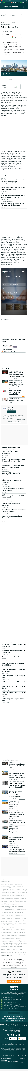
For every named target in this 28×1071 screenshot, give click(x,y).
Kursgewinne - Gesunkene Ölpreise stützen (12, 658)
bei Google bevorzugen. (12, 37)
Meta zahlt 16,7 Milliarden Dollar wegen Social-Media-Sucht (17, 766)
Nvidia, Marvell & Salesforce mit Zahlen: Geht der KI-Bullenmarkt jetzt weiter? (17, 849)
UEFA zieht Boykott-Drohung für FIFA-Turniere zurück (13, 497)
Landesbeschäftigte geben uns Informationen (10, 452)
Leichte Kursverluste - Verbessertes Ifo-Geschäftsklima (13, 664)
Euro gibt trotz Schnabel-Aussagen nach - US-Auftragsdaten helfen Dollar (14, 460)
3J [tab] (20, 81)
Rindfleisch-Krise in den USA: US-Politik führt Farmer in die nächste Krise (12, 204)
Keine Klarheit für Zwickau (17, 822)
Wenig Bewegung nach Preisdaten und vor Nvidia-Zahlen (13, 489)
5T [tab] (8, 81)
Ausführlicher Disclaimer (6, 955)
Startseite (3, 14)
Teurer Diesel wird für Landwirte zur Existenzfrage (15, 804)
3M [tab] (14, 81)
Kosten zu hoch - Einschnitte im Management (11, 504)
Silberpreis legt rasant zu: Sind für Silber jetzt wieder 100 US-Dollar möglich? (17, 785)
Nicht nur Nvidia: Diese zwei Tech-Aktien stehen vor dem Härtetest (13, 188)
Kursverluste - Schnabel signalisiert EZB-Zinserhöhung (14, 645)
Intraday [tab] (4, 81)
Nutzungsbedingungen (14, 1031)
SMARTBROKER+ (22, 1006)
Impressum (5, 1029)
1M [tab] (11, 81)
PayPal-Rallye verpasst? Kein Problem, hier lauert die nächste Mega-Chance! (13, 196)
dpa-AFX (9, 31)
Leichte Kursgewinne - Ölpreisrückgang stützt (13, 676)
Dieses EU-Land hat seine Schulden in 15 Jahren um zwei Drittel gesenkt (16, 795)
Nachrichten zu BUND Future (8, 15)
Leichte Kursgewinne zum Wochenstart (13, 682)
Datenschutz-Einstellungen (13, 1030)
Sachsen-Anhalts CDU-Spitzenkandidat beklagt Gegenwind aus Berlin (13, 466)
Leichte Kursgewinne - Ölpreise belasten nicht (13, 700)
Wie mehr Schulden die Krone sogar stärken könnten (16, 839)
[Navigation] (1, 6)
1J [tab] (17, 81)
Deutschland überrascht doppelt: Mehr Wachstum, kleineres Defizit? (16, 814)
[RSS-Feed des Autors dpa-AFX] (7, 422)
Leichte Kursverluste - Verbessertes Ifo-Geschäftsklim (13, 670)
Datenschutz (21, 1029)
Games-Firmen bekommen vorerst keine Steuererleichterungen (14, 511)
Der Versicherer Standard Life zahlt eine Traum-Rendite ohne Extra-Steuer (17, 775)
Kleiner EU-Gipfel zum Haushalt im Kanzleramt (12, 517)
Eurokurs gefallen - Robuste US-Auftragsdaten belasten (11, 474)
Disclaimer (13, 1029)
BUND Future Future (16, 14)
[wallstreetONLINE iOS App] (13, 1039)
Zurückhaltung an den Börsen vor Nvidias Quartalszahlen (15, 392)
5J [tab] (22, 81)
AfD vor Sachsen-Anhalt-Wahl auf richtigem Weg (11, 481)
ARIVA (20, 1044)
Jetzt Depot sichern (14, 1013)
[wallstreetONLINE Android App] (22, 1039)
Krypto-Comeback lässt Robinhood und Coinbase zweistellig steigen (12, 181)
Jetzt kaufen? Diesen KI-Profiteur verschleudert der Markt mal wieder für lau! (16, 374)
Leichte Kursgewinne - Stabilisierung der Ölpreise (14, 687)
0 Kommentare (11, 22)
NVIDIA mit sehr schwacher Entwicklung (16, 399)
